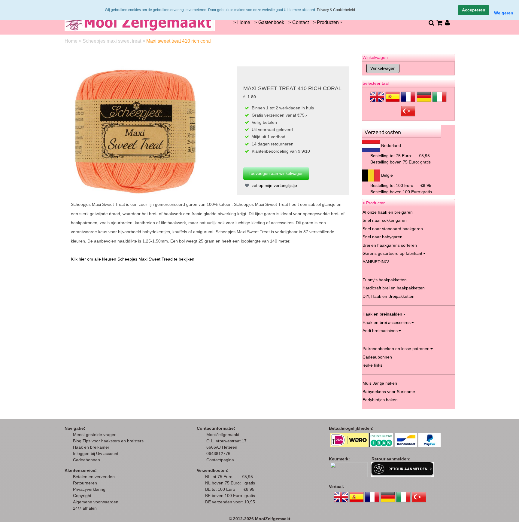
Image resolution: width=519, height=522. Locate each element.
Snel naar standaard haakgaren (393, 228)
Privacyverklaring (89, 489)
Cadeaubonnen (377, 357)
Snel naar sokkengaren (385, 220)
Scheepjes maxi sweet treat (112, 41)
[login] (447, 22)
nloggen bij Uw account (97, 453)
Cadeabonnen (86, 459)
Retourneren (85, 483)
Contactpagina (220, 459)
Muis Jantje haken (380, 383)
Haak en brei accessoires (387, 322)
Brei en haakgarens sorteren (390, 245)
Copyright (82, 495)
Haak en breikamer (91, 447)
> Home (241, 22)
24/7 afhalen (85, 508)
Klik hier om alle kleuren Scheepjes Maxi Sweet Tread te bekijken (132, 259)
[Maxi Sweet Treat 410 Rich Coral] (135, 130)
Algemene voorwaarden (95, 501)
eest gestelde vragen (97, 434)
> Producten (326, 22)
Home (72, 41)
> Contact (298, 22)
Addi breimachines (380, 330)
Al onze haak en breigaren (388, 212)
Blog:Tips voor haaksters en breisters (109, 440)
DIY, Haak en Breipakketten (388, 296)
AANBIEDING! (376, 261)
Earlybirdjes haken (380, 399)
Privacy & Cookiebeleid (336, 10)
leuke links (372, 365)
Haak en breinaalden (382, 314)
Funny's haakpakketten (385, 279)
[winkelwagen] (439, 22)
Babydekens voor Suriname (389, 391)
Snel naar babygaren (382, 236)
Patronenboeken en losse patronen (396, 348)
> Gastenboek (269, 22)
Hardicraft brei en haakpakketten (394, 287)
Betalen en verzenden (94, 476)
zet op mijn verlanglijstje (273, 185)
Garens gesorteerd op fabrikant (392, 253)
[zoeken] (431, 22)
